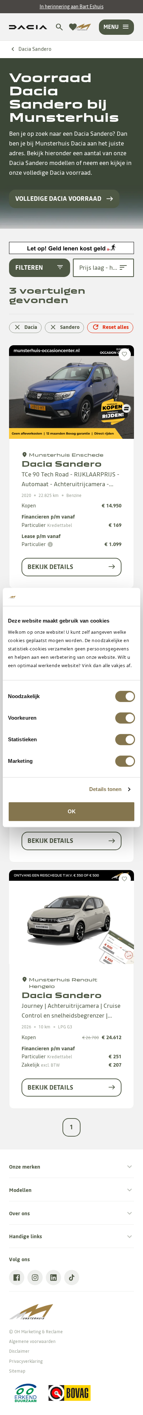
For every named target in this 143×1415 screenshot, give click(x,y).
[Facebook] (16, 1277)
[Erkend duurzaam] (25, 1393)
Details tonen (105, 789)
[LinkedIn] (53, 1277)
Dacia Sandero (34, 49)
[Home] (81, 27)
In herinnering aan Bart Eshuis (71, 6)
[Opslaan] (125, 354)
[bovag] (69, 1393)
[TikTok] (71, 1277)
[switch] (125, 718)
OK (72, 811)
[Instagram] (35, 1277)
